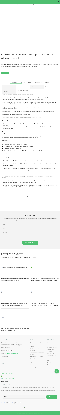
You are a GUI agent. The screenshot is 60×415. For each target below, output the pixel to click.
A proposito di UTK (51, 345)
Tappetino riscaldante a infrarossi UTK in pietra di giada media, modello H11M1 (15, 279)
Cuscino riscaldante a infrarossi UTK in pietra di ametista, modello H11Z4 (15, 329)
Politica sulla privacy (51, 353)
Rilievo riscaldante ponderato (36, 356)
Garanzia (49, 362)
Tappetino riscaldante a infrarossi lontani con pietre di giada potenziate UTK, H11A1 (14, 304)
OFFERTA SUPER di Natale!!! (30, 257)
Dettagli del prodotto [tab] (16, 82)
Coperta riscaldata (34, 358)
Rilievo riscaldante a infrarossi (37, 342)
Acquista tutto (18, 257)
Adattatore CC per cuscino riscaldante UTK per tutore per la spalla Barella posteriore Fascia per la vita (45, 280)
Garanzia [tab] (47, 82)
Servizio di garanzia (35, 367)
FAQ (48, 360)
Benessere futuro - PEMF (8, 257)
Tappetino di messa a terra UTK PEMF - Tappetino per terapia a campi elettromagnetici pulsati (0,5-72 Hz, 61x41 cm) (45, 304)
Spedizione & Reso (51, 355)
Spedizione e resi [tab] (39, 82)
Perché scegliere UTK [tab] (28, 82)
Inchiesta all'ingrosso (51, 347)
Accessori (32, 364)
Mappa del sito (4, 381)
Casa (48, 342)
